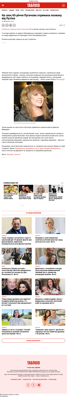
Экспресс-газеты (13, 154)
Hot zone (46, 10)
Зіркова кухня (29, 10)
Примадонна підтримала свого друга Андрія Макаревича (37, 148)
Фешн (17, 10)
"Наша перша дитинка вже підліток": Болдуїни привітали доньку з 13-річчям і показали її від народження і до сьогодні (16, 302)
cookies (16, 394)
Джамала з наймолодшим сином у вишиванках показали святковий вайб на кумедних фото (48, 301)
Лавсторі (38, 10)
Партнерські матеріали (40, 379)
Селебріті (4, 10)
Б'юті (22, 10)
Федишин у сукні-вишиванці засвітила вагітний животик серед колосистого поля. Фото (49, 240)
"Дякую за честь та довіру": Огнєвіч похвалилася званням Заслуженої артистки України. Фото (16, 332)
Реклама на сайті (16, 379)
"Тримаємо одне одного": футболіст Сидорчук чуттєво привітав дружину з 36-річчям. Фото (49, 332)
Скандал (11, 10)
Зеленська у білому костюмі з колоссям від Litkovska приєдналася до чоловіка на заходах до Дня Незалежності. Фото (16, 271)
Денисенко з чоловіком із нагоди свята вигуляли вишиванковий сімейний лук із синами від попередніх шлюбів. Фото (48, 271)
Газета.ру (60, 79)
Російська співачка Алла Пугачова (15, 29)
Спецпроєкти (54, 10)
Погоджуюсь (4, 396)
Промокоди (52, 379)
